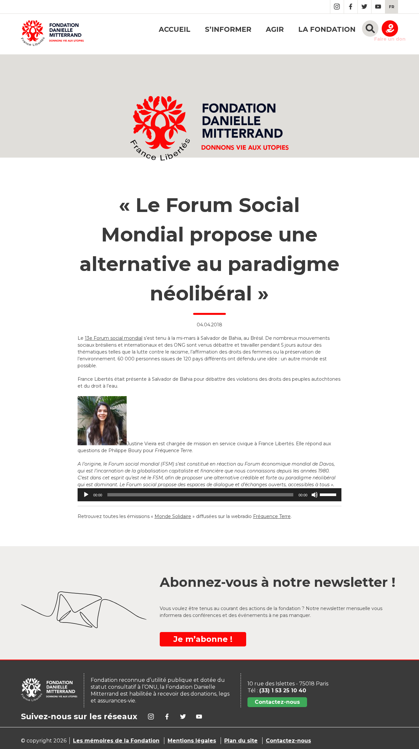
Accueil (175, 29)
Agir (275, 29)
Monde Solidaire (173, 516)
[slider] (329, 494)
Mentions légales (192, 741)
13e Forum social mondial (113, 338)
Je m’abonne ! (202, 639)
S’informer (228, 29)
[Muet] (314, 494)
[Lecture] (86, 494)
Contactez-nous (277, 702)
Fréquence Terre (272, 516)
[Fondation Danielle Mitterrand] (52, 34)
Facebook (350, 6)
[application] (209, 494)
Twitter (364, 6)
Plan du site (241, 741)
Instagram (337, 6)
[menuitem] (392, 6)
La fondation (326, 29)
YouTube (378, 6)
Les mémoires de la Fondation (116, 741)
